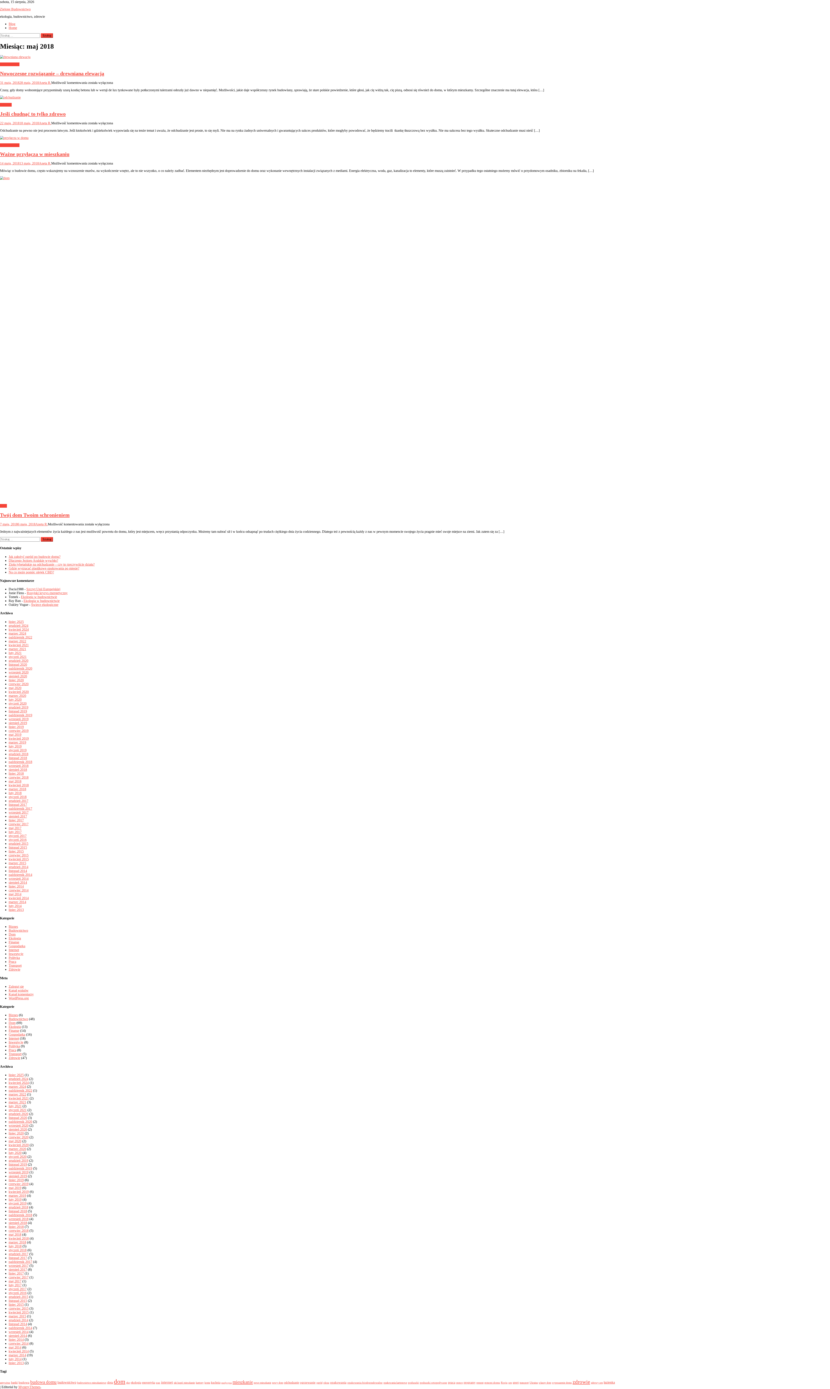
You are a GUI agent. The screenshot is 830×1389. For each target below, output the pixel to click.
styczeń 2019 (18, 750)
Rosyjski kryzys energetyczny (47, 593)
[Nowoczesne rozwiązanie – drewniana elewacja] (415, 57)
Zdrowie (6, 105)
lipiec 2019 (16, 727)
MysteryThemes (29, 1387)
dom (119, 1381)
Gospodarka (17, 946)
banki (14, 1382)
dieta (110, 1382)
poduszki (413, 1382)
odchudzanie (291, 1382)
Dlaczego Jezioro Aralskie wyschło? (33, 560)
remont (480, 1382)
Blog (12, 24)
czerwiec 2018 (19, 777)
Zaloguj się (16, 986)
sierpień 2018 (18, 769)
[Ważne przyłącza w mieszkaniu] (415, 138)
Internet (14, 950)
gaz (158, 1382)
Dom (3, 506)
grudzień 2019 (18, 707)
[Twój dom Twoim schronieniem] (415, 338)
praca (451, 1382)
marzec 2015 (17, 863)
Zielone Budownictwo (15, 9)
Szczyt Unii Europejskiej (43, 589)
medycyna (226, 1383)
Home (13, 28)
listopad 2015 (18, 847)
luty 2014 (15, 906)
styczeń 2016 (18, 840)
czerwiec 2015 (19, 855)
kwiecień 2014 (19, 898)
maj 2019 (15, 734)
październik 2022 (20, 637)
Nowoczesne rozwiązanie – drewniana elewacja (52, 73)
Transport (15, 965)
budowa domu (43, 1382)
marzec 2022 (17, 641)
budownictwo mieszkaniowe (91, 1382)
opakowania (338, 1382)
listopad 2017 (18, 805)
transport (524, 1382)
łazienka (609, 1382)
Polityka (14, 958)
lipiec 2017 (16, 820)
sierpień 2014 (18, 882)
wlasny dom (545, 1382)
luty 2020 (15, 699)
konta (207, 1382)
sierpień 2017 (18, 816)
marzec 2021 (17, 649)
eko (128, 1382)
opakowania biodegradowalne (365, 1382)
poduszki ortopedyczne (433, 1382)
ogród (319, 1382)
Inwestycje (16, 954)
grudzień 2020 (18, 660)
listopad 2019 (18, 711)
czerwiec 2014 (19, 890)
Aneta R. (45, 83)
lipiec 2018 (16, 773)
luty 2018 (15, 793)
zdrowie (581, 1382)
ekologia (136, 1382)
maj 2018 (15, 781)
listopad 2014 (18, 871)
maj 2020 (15, 688)
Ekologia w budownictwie (39, 597)
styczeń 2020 (18, 703)
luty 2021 (15, 653)
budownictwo (66, 1382)
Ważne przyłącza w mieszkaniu (34, 154)
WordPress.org (19, 998)
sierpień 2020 (18, 676)
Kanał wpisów (19, 990)
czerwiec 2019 (19, 731)
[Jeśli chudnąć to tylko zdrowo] (415, 97)
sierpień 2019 (18, 723)
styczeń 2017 (18, 836)
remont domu (492, 1382)
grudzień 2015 (18, 843)
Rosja (504, 1382)
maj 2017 (15, 828)
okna (326, 1382)
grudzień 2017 (18, 801)
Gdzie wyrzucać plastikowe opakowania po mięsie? (44, 568)
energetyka (148, 1382)
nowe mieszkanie (262, 1382)
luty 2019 (15, 746)
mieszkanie (243, 1382)
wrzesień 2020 (19, 672)
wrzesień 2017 (19, 812)
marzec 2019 (17, 742)
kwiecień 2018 (19, 785)
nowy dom (277, 1382)
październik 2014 (20, 875)
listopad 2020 (18, 664)
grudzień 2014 (18, 867)
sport (516, 1382)
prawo (459, 1382)
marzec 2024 (17, 633)
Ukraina (534, 1382)
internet (167, 1382)
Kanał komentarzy (21, 994)
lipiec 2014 (16, 886)
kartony (200, 1382)
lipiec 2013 (16, 910)
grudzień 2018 (18, 754)
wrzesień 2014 (19, 878)
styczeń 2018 (18, 797)
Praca (12, 961)
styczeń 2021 (18, 657)
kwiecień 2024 (19, 629)
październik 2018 (20, 762)
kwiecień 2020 (19, 692)
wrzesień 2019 (19, 719)
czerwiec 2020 (19, 684)
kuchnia (215, 1382)
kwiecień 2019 (19, 738)
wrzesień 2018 (19, 766)
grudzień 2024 (18, 625)
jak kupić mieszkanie (184, 1382)
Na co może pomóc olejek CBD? (31, 572)
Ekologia (15, 938)
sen (510, 1382)
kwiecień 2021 (19, 645)
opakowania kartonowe (395, 1382)
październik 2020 (20, 668)
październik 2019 (20, 715)
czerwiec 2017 (19, 824)
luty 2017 (15, 832)
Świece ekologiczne (44, 604)
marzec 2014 (17, 902)
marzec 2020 (17, 696)
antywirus (5, 1382)
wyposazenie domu (562, 1382)
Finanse (14, 942)
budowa (24, 1382)
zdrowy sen (597, 1382)
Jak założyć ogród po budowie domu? (35, 556)
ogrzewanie (308, 1382)
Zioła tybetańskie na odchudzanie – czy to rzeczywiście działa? (52, 564)
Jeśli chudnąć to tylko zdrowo (33, 114)
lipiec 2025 (16, 622)
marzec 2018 (17, 789)
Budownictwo (9, 64)
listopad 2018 (18, 758)
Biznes (13, 926)
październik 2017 (20, 808)
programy (470, 1382)
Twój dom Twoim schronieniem (35, 515)
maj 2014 (15, 894)
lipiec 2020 (16, 680)
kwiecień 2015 (19, 859)
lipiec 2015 (16, 851)
